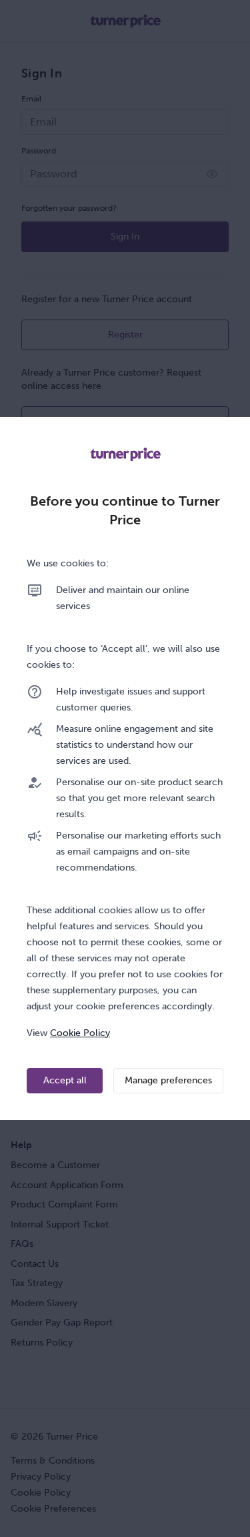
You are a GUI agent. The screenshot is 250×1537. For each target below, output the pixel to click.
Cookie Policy (80, 1033)
